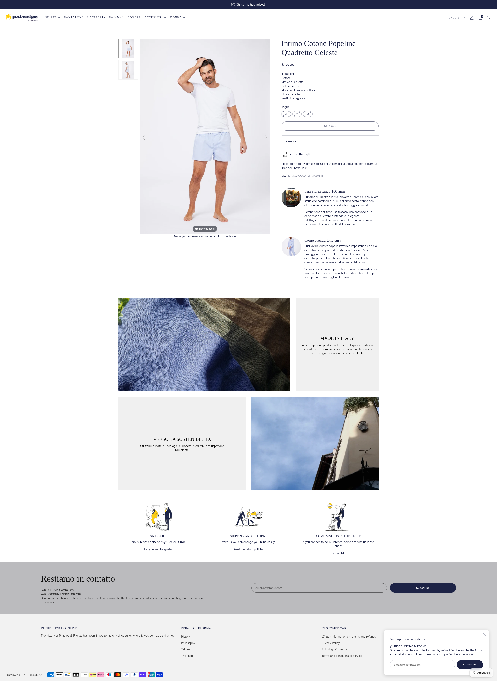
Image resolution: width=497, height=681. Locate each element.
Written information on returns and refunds (349, 636)
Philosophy (188, 643)
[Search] (489, 18)
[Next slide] (266, 137)
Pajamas (116, 17)
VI (308, 113)
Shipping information (335, 649)
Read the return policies (248, 549)
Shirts (51, 17)
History (185, 636)
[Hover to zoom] (205, 135)
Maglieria (96, 17)
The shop (187, 655)
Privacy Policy (331, 643)
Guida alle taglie (300, 154)
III (286, 113)
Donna (176, 17)
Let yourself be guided (158, 549)
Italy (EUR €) (14, 674)
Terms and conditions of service (342, 655)
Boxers (134, 17)
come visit (338, 553)
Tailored (186, 649)
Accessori (153, 17)
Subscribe (470, 664)
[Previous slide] (144, 137)
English (455, 17)
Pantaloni (73, 17)
